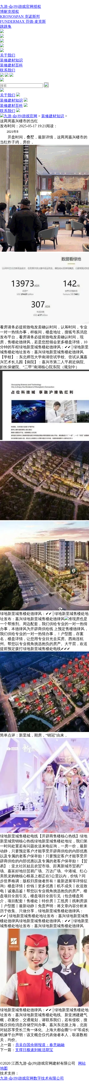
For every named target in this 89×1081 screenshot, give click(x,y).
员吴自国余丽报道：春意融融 (40, 1045)
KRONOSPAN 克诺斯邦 (20, 16)
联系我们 (7, 70)
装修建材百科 (11, 65)
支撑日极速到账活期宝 (34, 1050)
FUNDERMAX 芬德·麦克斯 (23, 21)
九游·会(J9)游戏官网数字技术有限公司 (32, 1078)
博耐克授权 (9, 11)
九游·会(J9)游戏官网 (20, 116)
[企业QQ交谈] (2, 32)
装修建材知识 (11, 60)
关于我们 (7, 55)
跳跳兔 (5, 26)
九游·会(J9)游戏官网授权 (20, 7)
